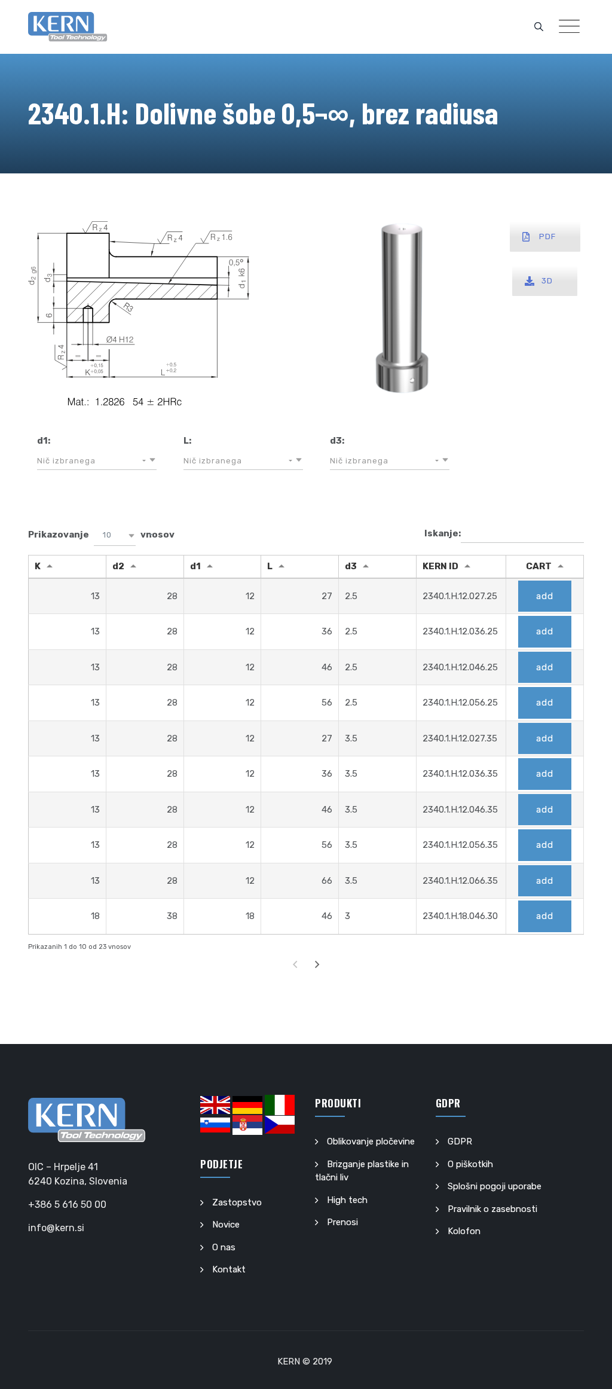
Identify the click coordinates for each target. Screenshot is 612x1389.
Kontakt (229, 1269)
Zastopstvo (237, 1202)
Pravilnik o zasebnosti (492, 1209)
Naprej (317, 964)
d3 (351, 566)
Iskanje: (442, 533)
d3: (337, 440)
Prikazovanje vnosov (101, 535)
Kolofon (464, 1231)
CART (539, 566)
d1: (43, 440)
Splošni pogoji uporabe (494, 1186)
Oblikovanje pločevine (371, 1141)
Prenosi (342, 1222)
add (544, 596)
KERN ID (440, 566)
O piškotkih (470, 1164)
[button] (97, 461)
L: (187, 440)
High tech (347, 1200)
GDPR (460, 1141)
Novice (226, 1224)
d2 (118, 566)
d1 (195, 566)
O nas (223, 1247)
